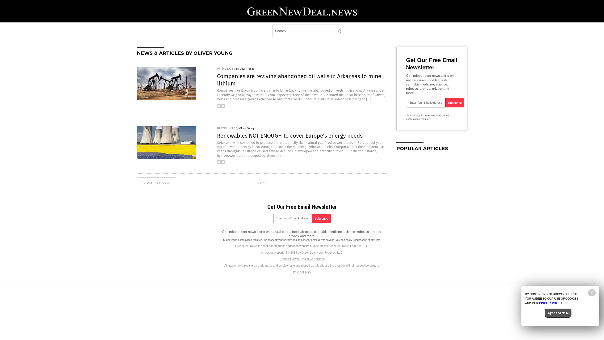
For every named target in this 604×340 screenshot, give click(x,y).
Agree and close (558, 313)
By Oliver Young (245, 68)
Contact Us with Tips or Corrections (302, 259)
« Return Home (156, 183)
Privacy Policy (302, 272)
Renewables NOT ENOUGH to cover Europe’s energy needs (290, 135)
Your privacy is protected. (420, 115)
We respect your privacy (278, 239)
